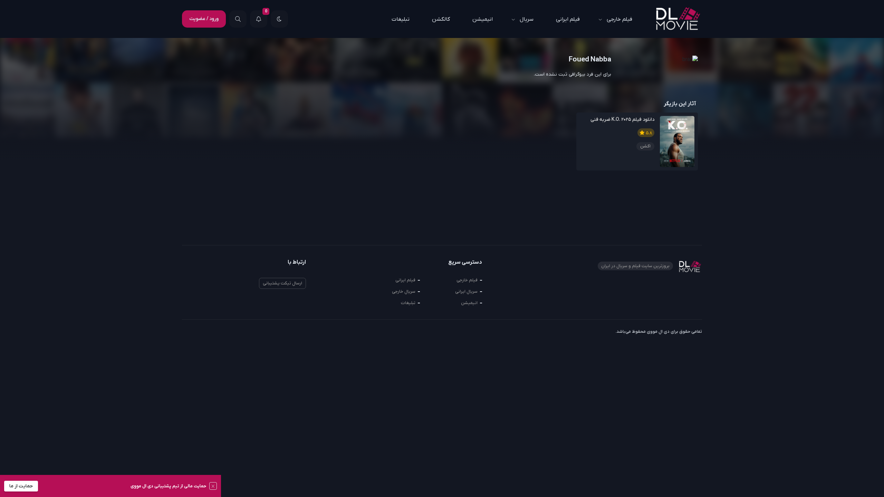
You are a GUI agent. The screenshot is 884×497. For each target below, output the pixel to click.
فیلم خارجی (619, 19)
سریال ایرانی (466, 291)
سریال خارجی (403, 291)
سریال (527, 19)
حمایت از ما (21, 486)
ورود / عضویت (204, 19)
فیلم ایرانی (568, 19)
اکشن (645, 146)
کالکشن (441, 19)
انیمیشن (482, 19)
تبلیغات (401, 19)
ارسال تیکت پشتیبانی (282, 283)
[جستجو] (238, 19)
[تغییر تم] (279, 19)
